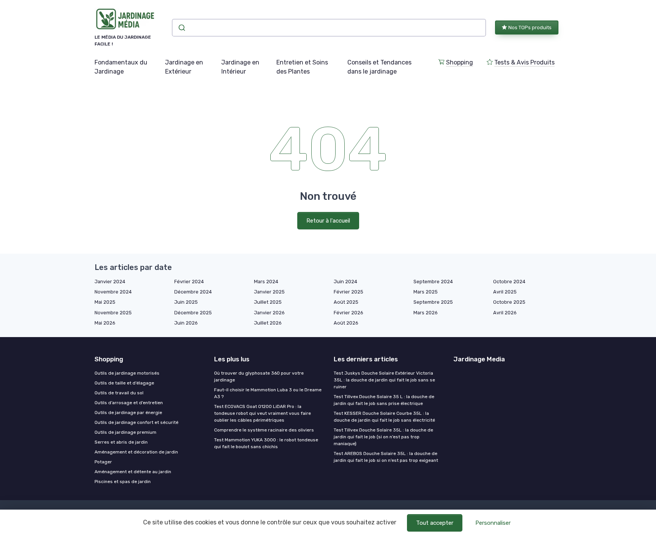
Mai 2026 (105, 323)
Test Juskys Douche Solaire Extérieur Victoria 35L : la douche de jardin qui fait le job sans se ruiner (384, 379)
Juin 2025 (186, 302)
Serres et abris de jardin (121, 442)
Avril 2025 (505, 292)
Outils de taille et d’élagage (124, 383)
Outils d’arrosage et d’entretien (129, 402)
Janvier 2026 (269, 312)
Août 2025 (346, 302)
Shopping (459, 62)
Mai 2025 (105, 302)
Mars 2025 (425, 292)
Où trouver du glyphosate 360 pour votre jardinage (259, 376)
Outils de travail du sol (119, 392)
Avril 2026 (505, 312)
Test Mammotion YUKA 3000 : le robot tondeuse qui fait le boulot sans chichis (266, 443)
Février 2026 (348, 312)
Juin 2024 (345, 281)
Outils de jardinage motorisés (127, 373)
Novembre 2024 (113, 292)
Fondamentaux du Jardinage (121, 67)
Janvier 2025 (269, 292)
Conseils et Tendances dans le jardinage (379, 67)
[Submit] (181, 27)
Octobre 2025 (509, 302)
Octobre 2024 (509, 281)
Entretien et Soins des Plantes (302, 67)
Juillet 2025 (268, 302)
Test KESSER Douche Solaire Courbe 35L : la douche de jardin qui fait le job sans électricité (384, 417)
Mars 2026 (425, 312)
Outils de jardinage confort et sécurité (136, 422)
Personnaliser (493, 522)
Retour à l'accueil (328, 220)
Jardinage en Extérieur (184, 67)
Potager (103, 461)
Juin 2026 (186, 323)
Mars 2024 (266, 281)
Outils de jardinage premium (125, 432)
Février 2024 (189, 281)
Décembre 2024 (193, 292)
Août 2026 (346, 323)
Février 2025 (348, 292)
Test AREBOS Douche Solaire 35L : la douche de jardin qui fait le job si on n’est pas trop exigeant (386, 457)
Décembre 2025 (193, 312)
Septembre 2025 (433, 302)
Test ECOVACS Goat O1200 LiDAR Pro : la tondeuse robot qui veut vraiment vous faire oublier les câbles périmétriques (262, 413)
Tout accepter (434, 522)
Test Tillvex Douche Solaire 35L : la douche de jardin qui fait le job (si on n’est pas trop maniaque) (383, 436)
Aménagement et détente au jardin (133, 471)
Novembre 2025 (113, 312)
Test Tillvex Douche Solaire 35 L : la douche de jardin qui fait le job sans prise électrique (384, 400)
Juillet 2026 (268, 323)
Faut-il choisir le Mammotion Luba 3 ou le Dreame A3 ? (268, 393)
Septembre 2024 (433, 281)
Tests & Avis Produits (524, 62)
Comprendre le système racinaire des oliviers (264, 430)
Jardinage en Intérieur (240, 67)
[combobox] (329, 27)
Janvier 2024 (110, 281)
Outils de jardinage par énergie (128, 412)
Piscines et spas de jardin (123, 481)
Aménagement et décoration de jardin (136, 452)
